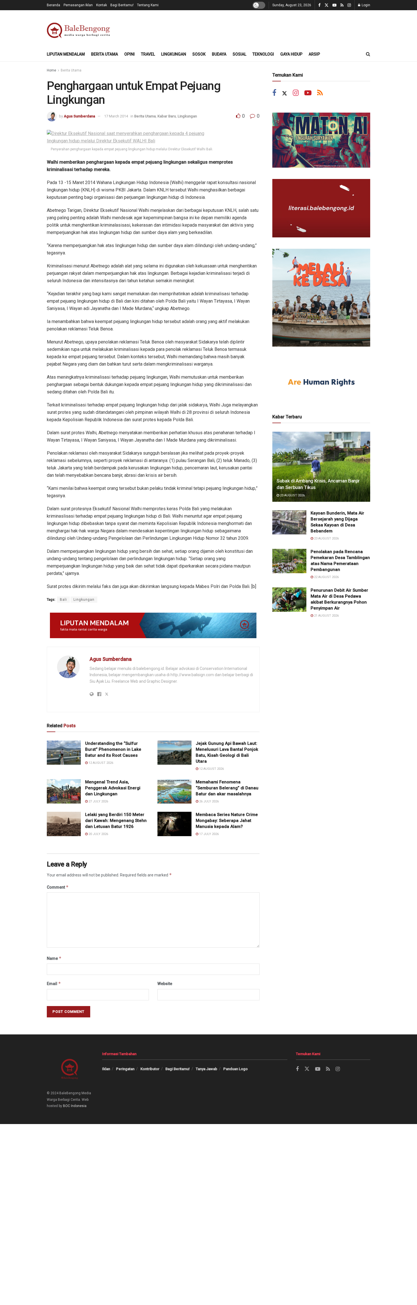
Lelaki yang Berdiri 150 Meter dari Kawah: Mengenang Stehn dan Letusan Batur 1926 (116, 820)
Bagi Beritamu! (122, 5)
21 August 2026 (326, 615)
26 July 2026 (208, 801)
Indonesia (79, 1106)
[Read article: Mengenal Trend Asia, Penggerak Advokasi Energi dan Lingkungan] (64, 791)
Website (164, 983)
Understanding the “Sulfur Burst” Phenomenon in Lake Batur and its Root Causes (113, 749)
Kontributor (149, 1069)
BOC (66, 1106)
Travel (148, 54)
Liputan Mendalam (66, 54)
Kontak (101, 5)
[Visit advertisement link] (153, 625)
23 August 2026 (292, 495)
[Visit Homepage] (79, 28)
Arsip (314, 54)
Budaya (219, 54)
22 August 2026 (326, 577)
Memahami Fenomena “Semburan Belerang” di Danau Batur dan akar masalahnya (227, 787)
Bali (63, 600)
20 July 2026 (98, 834)
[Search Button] (368, 54)
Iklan (106, 1069)
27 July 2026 (98, 801)
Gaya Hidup (291, 54)
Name (54, 958)
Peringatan (125, 1069)
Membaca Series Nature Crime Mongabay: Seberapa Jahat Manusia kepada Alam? (227, 820)
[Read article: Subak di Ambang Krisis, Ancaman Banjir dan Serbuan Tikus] (321, 467)
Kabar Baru (166, 116)
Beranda (53, 5)
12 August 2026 (100, 763)
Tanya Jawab (206, 1069)
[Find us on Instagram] (349, 5)
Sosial (239, 54)
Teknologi (263, 54)
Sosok (199, 54)
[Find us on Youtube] (334, 5)
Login (365, 5)
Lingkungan (173, 54)
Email (54, 983)
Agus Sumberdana (79, 116)
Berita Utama (104, 54)
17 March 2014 (116, 116)
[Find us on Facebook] (319, 5)
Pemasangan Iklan (78, 5)
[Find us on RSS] (342, 5)
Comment (58, 887)
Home (51, 70)
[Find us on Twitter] (326, 5)
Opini (129, 54)
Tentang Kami (148, 5)
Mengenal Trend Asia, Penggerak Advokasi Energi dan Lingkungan (112, 787)
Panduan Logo (235, 1069)
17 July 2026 (208, 834)
